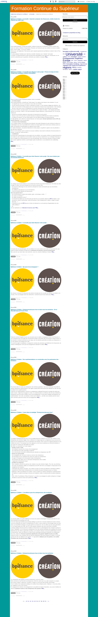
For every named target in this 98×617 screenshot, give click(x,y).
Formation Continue (72, 64)
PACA (74, 67)
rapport (85, 60)
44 (34, 601)
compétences (83, 51)
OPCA (64, 63)
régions (67, 67)
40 (26, 601)
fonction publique (81, 62)
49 (43, 601)
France (75, 60)
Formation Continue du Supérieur (19, 14)
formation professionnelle (71, 51)
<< (23, 601)
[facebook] (51, 1)
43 (32, 601)
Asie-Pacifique (70, 62)
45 (36, 601)
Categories (32, 14)
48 (41, 601)
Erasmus (80, 60)
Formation (74, 56)
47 (39, 601)
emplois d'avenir (82, 56)
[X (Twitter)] (53, 1)
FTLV (69, 56)
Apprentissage (83, 63)
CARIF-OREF (77, 69)
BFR (51, 198)
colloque (65, 56)
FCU (64, 62)
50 (45, 601)
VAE (84, 54)
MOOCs (70, 69)
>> (48, 601)
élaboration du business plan (28, 207)
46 (37, 601)
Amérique (79, 67)
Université (74, 54)
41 (28, 601)
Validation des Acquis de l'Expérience (74, 65)
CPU (64, 54)
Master (75, 62)
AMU (72, 60)
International (65, 69)
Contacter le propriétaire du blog (71, 32)
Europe (66, 60)
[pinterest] (56, 1)
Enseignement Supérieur (73, 58)
